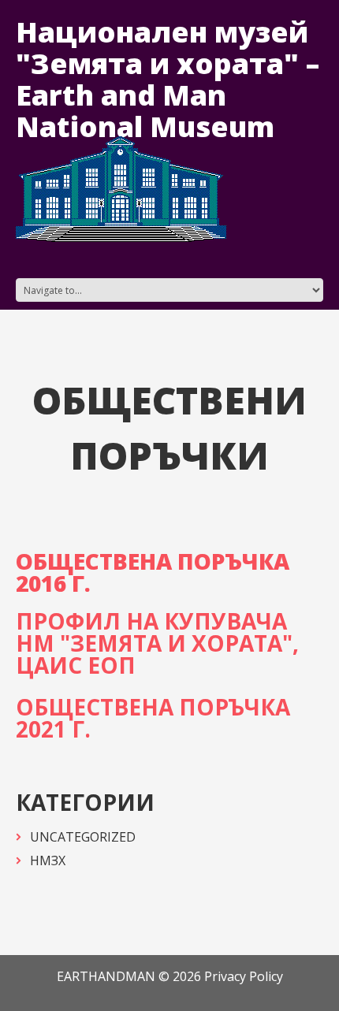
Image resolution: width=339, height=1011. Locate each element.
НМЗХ (47, 860)
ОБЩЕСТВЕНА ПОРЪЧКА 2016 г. (152, 572)
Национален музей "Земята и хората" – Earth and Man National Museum (167, 79)
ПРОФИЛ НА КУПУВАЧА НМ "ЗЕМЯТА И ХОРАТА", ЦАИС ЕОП (157, 643)
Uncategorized (83, 837)
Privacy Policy (243, 976)
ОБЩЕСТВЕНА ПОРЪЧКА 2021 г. (153, 718)
